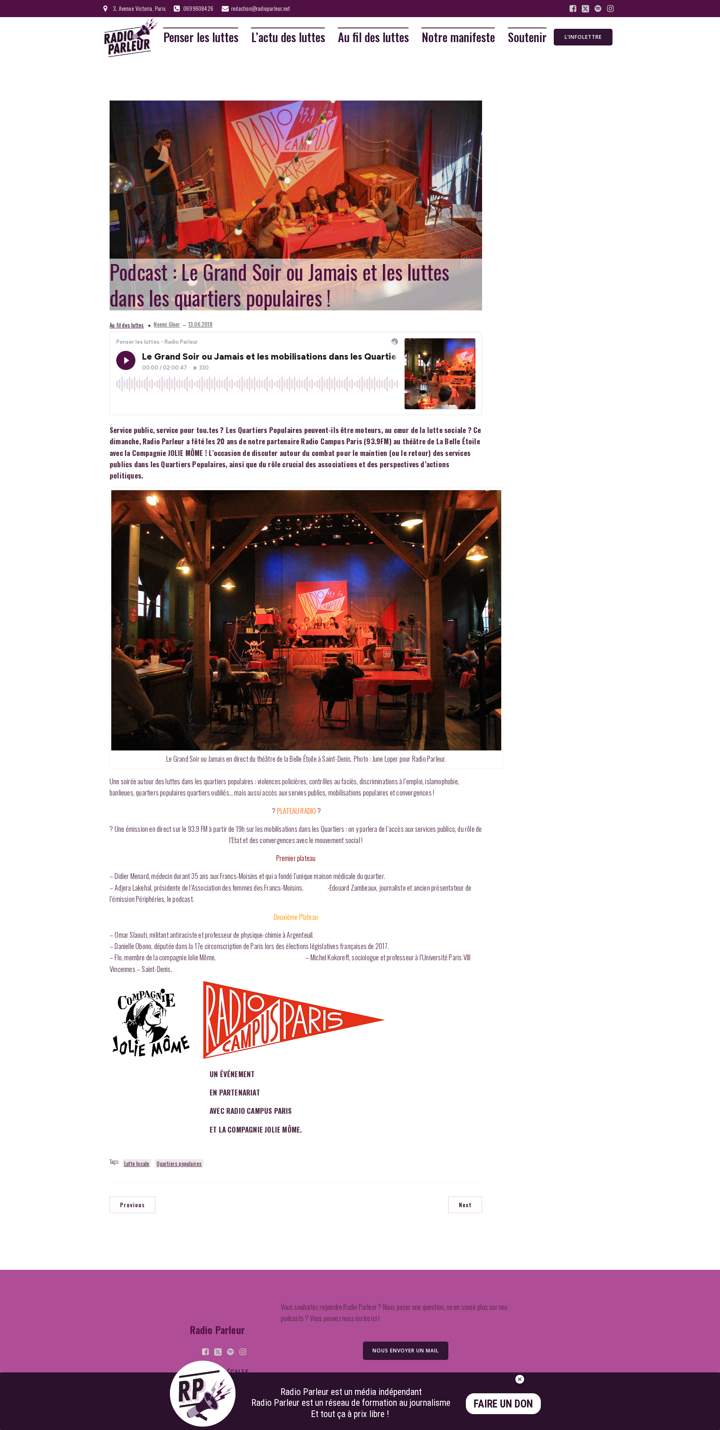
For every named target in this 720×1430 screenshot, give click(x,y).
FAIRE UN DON (503, 1404)
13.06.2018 (200, 324)
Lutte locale (136, 1163)
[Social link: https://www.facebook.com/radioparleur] (573, 9)
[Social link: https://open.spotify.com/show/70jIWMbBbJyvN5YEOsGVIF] (598, 9)
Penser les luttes (200, 37)
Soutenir (527, 37)
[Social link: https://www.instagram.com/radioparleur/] (610, 9)
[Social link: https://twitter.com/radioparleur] (585, 9)
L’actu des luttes (288, 37)
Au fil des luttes (373, 37)
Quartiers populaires (179, 1163)
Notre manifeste (458, 37)
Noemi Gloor (167, 324)
